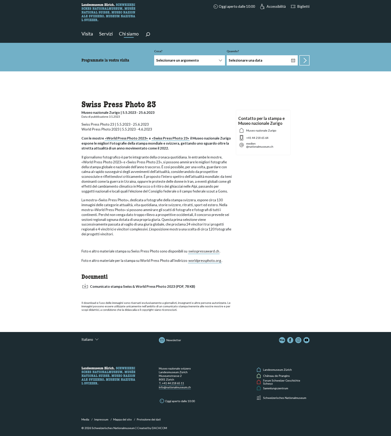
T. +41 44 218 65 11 (171, 383)
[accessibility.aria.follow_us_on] (282, 340)
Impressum (101, 419)
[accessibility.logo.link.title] (108, 12)
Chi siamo (129, 34)
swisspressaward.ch (203, 251)
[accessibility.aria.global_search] (148, 34)
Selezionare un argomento (177, 60)
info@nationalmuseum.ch (175, 387)
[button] (234, 6)
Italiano (87, 339)
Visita (87, 34)
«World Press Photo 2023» (126, 138)
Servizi (106, 34)
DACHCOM (159, 428)
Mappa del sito (122, 419)
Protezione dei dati (149, 419)
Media (85, 419)
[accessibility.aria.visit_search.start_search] (304, 60)
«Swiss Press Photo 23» (170, 138)
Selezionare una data (245, 60)
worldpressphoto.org (204, 260)
